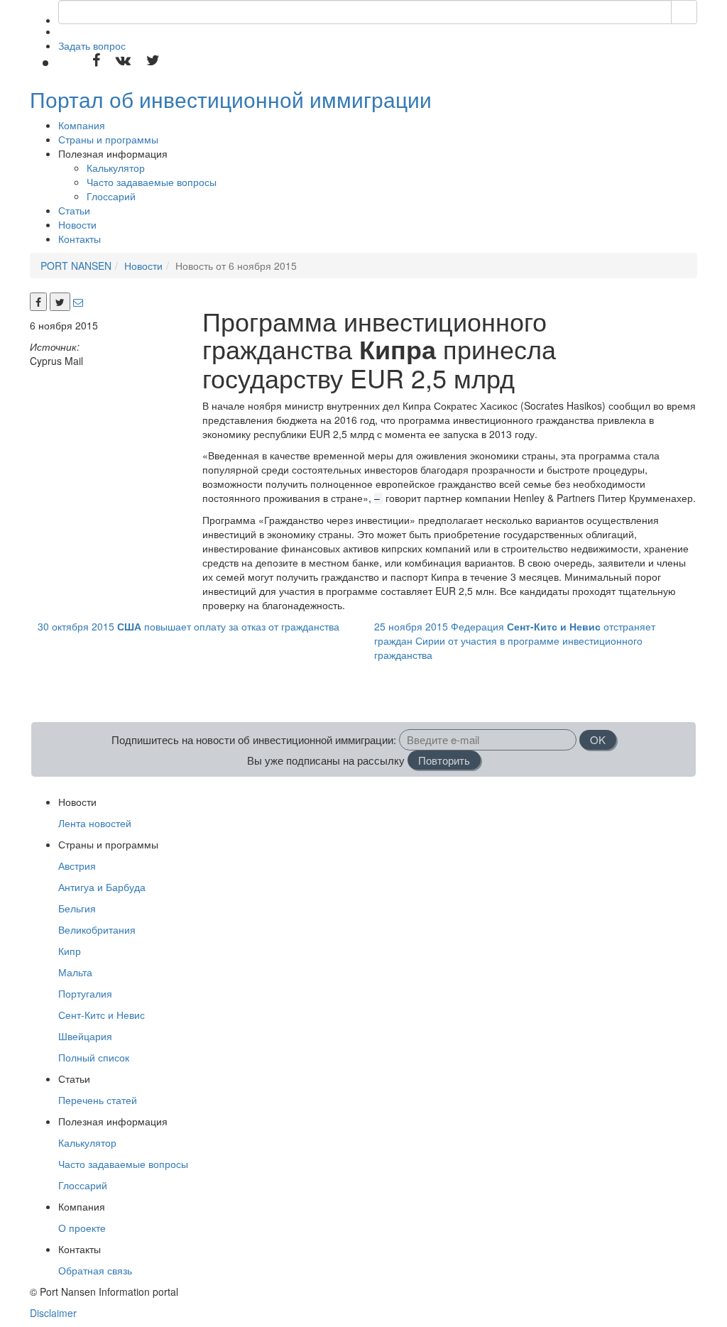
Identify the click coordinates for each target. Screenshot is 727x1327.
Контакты (79, 238)
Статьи (74, 210)
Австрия (77, 865)
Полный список (93, 1057)
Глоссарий (111, 196)
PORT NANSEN (75, 265)
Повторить (444, 760)
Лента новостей (94, 823)
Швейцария (85, 1036)
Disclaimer (53, 1313)
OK (598, 739)
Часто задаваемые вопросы (152, 182)
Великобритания (97, 929)
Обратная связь (95, 1270)
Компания (81, 125)
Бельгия (77, 908)
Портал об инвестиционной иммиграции (231, 99)
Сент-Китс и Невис (101, 1014)
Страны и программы (108, 139)
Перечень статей (97, 1100)
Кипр (69, 951)
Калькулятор (116, 167)
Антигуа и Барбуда (102, 887)
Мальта (75, 972)
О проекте (82, 1227)
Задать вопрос (92, 45)
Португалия (85, 993)
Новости (77, 224)
